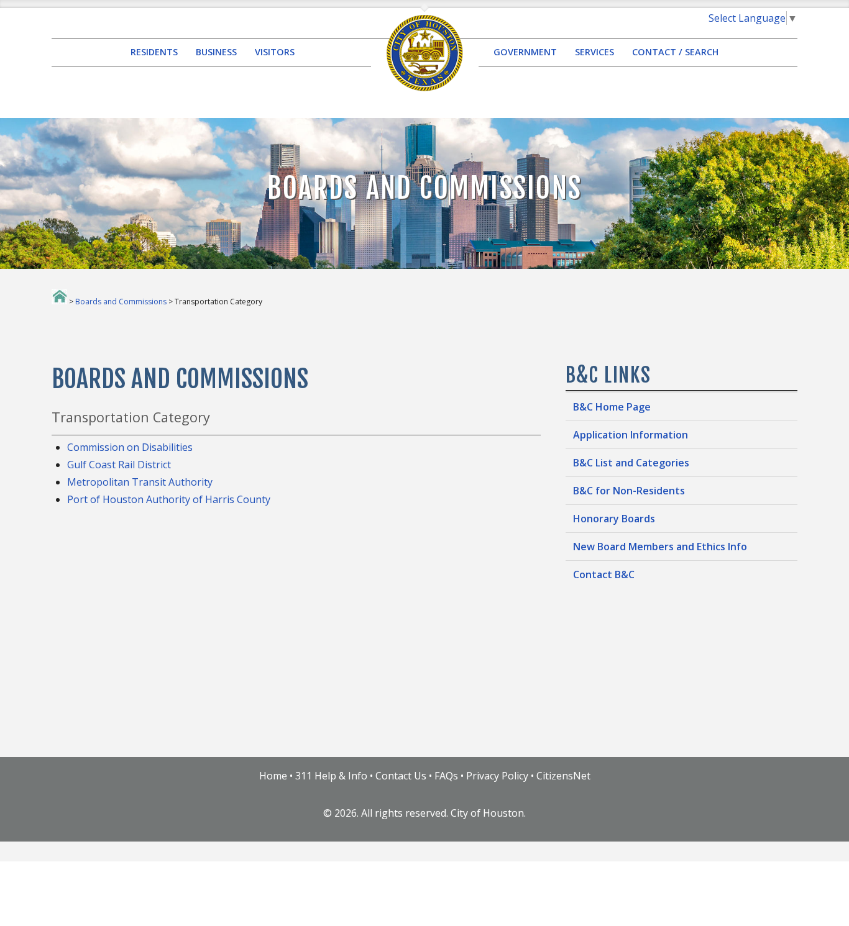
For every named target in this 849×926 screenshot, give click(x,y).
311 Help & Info (331, 776)
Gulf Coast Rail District (119, 464)
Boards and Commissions (121, 301)
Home (273, 776)
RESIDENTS (154, 52)
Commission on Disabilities (130, 447)
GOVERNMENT (525, 52)
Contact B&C (604, 574)
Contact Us (400, 776)
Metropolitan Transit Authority (140, 482)
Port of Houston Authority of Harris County (168, 499)
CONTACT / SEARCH (675, 52)
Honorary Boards (614, 518)
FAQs (446, 776)
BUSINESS (216, 52)
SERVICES (594, 52)
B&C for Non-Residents (629, 490)
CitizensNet (563, 776)
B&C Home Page (612, 407)
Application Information (630, 435)
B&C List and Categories (631, 463)
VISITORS (275, 52)
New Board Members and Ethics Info (660, 546)
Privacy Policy (497, 776)
